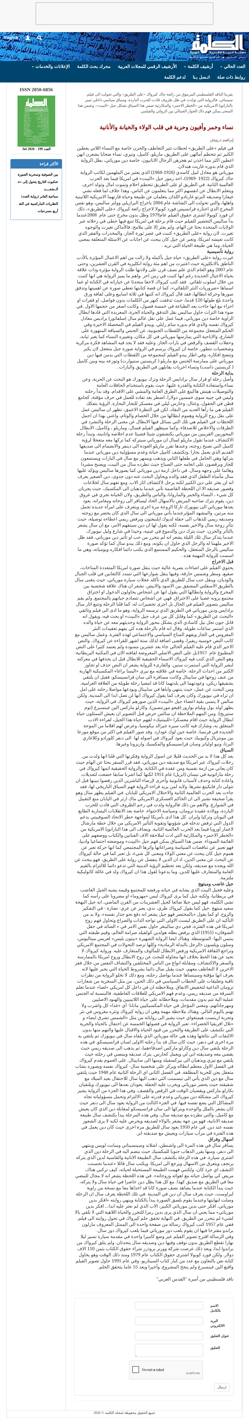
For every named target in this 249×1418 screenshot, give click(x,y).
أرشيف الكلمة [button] (200, 66)
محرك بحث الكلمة (94, 66)
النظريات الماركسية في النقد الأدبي (33, 204)
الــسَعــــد (51, 189)
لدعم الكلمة (175, 77)
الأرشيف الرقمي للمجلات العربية (147, 66)
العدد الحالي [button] (234, 66)
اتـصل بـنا (201, 77)
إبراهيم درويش (221, 140)
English (11, 37)
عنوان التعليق (219, 1336)
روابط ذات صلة (231, 77)
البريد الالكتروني (217, 1323)
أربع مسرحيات (48, 211)
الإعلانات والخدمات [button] (52, 66)
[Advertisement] (124, 14)
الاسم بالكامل (215, 1308)
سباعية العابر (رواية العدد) (39, 196)
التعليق (215, 1348)
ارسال (221, 1387)
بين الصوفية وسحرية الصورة (38, 174)
